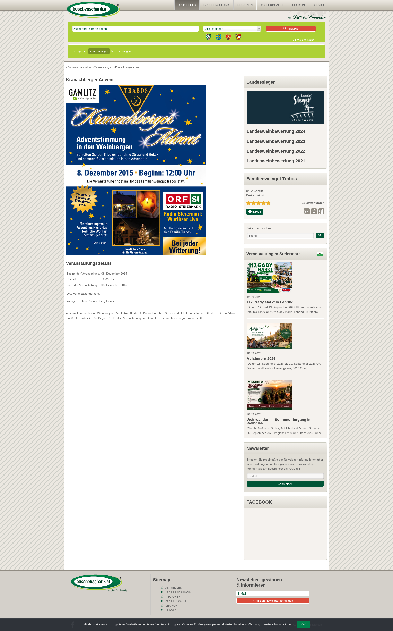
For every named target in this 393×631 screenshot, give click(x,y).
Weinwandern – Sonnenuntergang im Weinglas (279, 421)
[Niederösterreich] (218, 37)
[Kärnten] (238, 37)
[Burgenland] (228, 37)
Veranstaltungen (98, 51)
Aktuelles (187, 5)
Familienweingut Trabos (271, 178)
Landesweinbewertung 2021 (276, 160)
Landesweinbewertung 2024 (276, 131)
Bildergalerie (79, 51)
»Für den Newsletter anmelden (273, 600)
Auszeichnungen (121, 51)
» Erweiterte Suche (303, 40)
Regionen (245, 5)
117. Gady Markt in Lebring (270, 302)
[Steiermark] (208, 37)
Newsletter (257, 448)
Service (319, 5)
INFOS (256, 211)
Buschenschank (216, 5)
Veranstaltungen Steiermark (273, 254)
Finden (292, 28)
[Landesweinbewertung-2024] (285, 107)
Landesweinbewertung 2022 (276, 151)
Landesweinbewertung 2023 (276, 141)
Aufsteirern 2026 (261, 358)
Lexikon (298, 5)
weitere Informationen (278, 624)
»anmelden (285, 484)
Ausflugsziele (272, 5)
